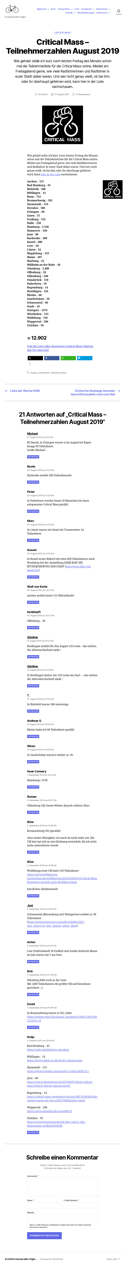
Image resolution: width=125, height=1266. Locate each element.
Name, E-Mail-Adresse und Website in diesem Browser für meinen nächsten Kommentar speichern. (60, 1226)
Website (30, 1212)
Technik (69, 12)
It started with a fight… (25, 1259)
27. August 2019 (61, 94)
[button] (35, 358)
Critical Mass (63, 9)
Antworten (33, 457)
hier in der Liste (50, 174)
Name (30, 1200)
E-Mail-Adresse (71, 1200)
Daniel (44, 94)
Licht (76, 9)
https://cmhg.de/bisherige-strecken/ (48, 1049)
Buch (53, 9)
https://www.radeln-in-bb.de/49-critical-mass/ (54, 1060)
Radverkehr (102, 9)
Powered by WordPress (51, 1259)
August (34, 373)
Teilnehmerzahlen (58, 373)
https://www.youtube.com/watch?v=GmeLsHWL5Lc (58, 1071)
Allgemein (42, 9)
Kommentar (33, 1176)
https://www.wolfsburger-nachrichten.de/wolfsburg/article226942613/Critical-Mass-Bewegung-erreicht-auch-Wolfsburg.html (62, 878)
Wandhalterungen (86, 12)
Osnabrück (86, 9)
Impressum (102, 12)
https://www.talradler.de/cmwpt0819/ (49, 1111)
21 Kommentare (83, 94)
